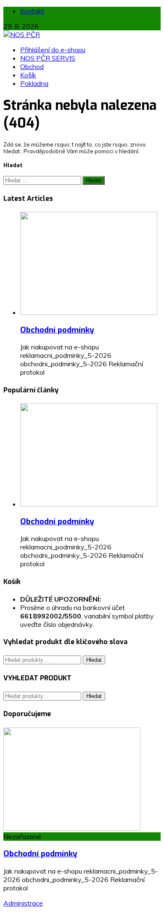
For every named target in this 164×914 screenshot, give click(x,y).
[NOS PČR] (21, 34)
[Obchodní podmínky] (88, 312)
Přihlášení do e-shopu (52, 49)
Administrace (23, 903)
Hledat (94, 660)
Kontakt (32, 11)
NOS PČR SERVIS (47, 58)
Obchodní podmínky (57, 330)
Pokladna (34, 83)
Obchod (32, 66)
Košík (28, 75)
